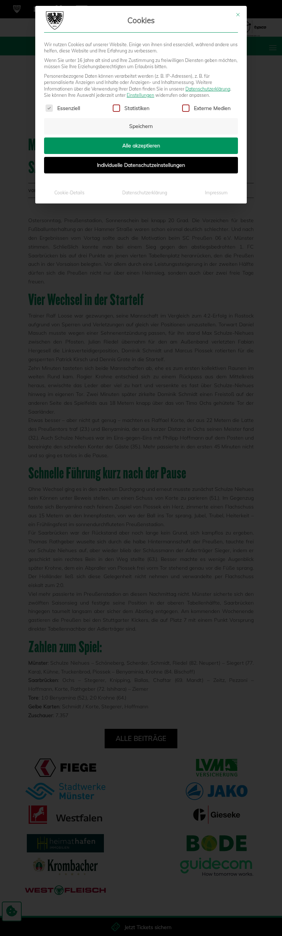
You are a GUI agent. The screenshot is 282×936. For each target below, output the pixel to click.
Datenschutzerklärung (207, 89)
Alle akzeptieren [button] (141, 145)
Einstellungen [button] (140, 95)
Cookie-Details (69, 192)
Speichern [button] (141, 126)
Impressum (216, 192)
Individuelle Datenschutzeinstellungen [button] (141, 165)
